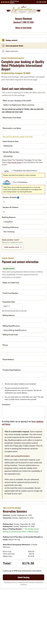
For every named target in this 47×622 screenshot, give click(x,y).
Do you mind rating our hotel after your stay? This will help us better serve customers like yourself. (24, 398)
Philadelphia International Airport (25, 171)
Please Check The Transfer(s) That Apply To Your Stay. (22, 162)
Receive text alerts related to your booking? (20, 384)
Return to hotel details (23, 27)
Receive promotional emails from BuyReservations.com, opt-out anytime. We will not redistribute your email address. (23, 390)
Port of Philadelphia (20, 182)
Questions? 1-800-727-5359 (23, 22)
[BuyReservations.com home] (23, 9)
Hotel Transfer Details (14, 162)
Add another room (12, 247)
